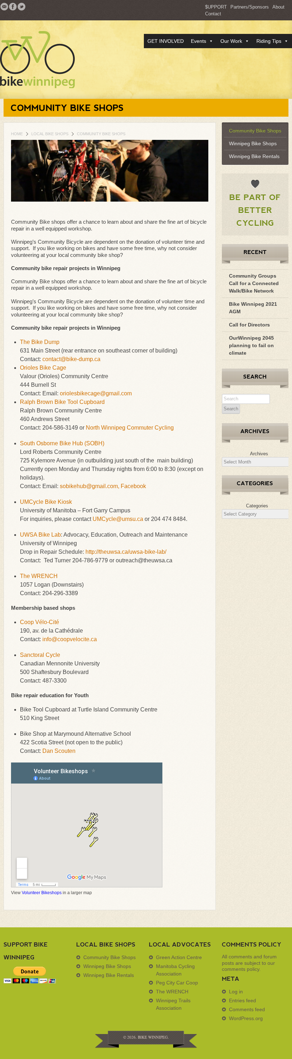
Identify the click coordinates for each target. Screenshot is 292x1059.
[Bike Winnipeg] (43, 59)
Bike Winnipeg (153, 1037)
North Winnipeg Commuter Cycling (130, 428)
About (278, 7)
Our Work (231, 41)
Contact (213, 13)
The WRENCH (39, 576)
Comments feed (247, 1009)
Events (198, 41)
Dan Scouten (58, 751)
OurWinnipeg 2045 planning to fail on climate (251, 345)
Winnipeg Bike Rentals (254, 156)
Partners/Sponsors (249, 7)
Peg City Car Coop (177, 982)
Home (17, 134)
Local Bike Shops (49, 134)
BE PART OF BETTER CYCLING (255, 210)
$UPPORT (216, 7)
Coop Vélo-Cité (39, 622)
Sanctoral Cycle (40, 655)
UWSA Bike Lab (40, 535)
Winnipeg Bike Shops (253, 143)
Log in (236, 991)
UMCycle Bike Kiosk (46, 502)
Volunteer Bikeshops (42, 892)
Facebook (133, 486)
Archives (259, 453)
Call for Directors (249, 325)
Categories (257, 505)
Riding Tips (268, 41)
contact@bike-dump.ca (71, 359)
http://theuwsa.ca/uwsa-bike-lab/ (125, 552)
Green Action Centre (179, 957)
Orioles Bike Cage (43, 368)
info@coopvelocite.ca (69, 639)
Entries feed (242, 1000)
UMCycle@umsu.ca (118, 519)
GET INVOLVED (165, 41)
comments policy (240, 969)
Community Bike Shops (255, 130)
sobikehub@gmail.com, (90, 486)
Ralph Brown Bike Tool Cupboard (62, 402)
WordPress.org (246, 1018)
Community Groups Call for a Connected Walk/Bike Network (254, 283)
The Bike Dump (39, 342)
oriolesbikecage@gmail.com (96, 393)
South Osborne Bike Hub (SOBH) (62, 443)
